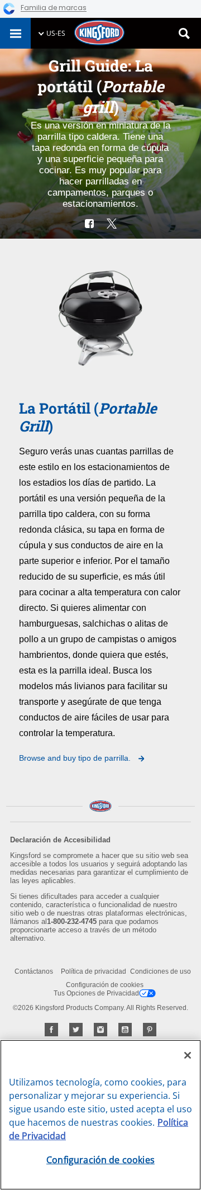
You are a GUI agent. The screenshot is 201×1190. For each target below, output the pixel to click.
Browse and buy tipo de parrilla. (76, 757)
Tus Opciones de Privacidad (96, 993)
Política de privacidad (93, 971)
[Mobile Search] (184, 33)
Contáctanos (34, 971)
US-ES (55, 33)
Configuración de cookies (104, 985)
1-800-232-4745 (72, 921)
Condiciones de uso (160, 971)
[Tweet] (111, 223)
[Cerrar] (187, 1055)
